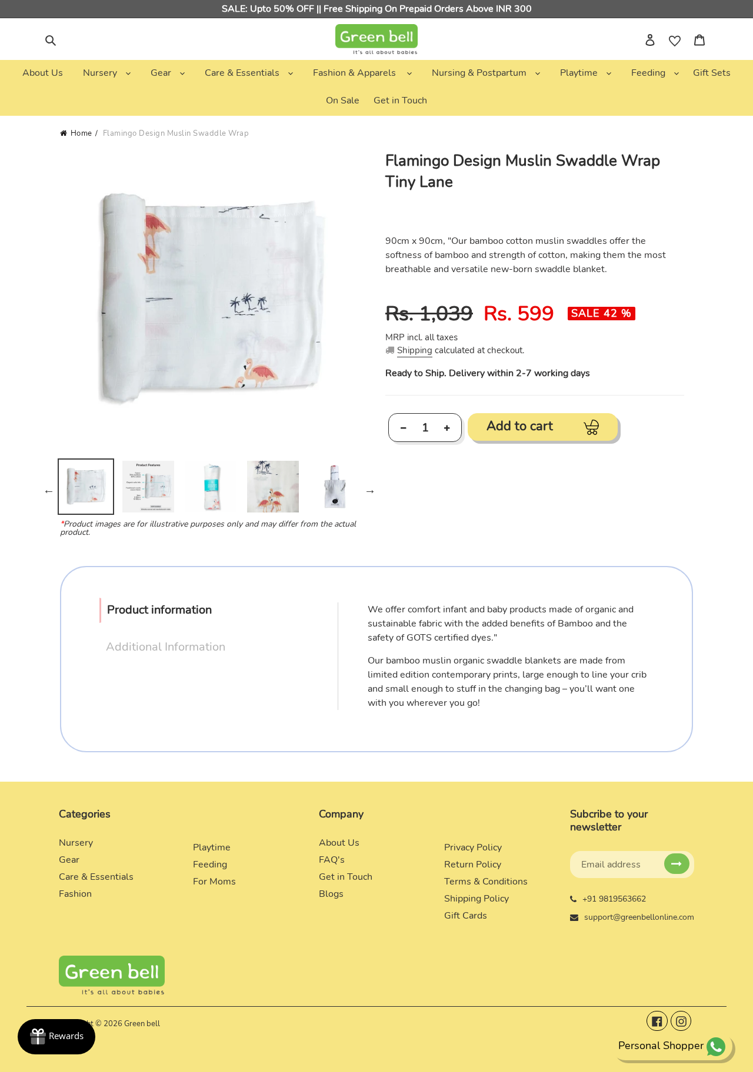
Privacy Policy (473, 847)
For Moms (214, 881)
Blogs (331, 893)
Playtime (212, 847)
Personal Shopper (661, 1045)
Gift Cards (465, 915)
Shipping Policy (476, 898)
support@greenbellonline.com (639, 917)
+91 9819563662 (614, 899)
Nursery (76, 842)
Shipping (414, 350)
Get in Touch (345, 876)
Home (81, 133)
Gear (69, 859)
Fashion (75, 893)
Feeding (210, 864)
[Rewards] (56, 1036)
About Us (339, 842)
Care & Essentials (96, 876)
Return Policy (472, 864)
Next (370, 489)
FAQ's (332, 859)
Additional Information (165, 647)
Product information (159, 610)
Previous (49, 489)
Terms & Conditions (486, 881)
